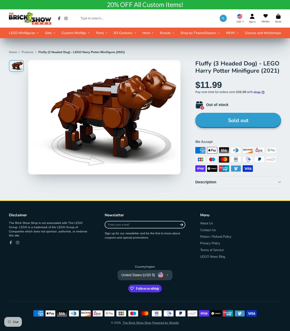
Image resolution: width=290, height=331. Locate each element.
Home (13, 52)
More (146, 33)
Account (252, 18)
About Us (206, 223)
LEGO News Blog (212, 256)
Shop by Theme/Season (198, 33)
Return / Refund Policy (215, 236)
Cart (278, 18)
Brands (165, 33)
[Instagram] (66, 18)
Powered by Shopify (165, 322)
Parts (100, 33)
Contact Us (208, 230)
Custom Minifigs (74, 33)
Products (28, 52)
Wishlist (265, 18)
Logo (30, 18)
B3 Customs (123, 33)
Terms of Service (212, 250)
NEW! (230, 33)
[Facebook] (59, 18)
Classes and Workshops (263, 33)
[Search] (223, 18)
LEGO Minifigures (22, 33)
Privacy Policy (210, 243)
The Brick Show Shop (136, 322)
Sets (48, 33)
